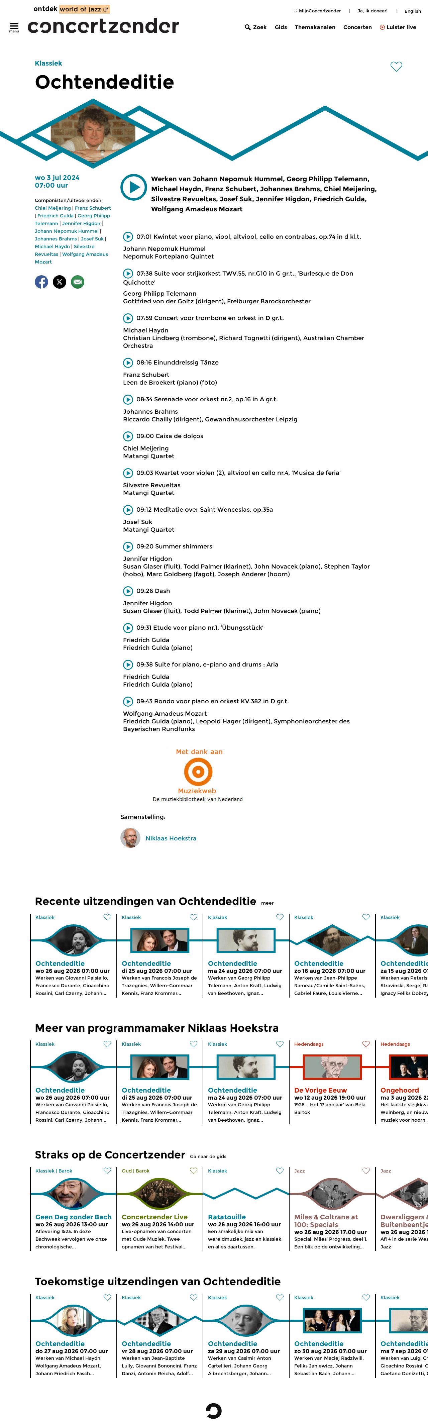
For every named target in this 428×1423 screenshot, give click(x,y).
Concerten (357, 27)
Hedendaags (309, 1044)
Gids (281, 27)
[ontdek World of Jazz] (84, 9)
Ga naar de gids (208, 1156)
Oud (127, 1171)
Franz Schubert (93, 208)
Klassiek (48, 63)
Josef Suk (92, 239)
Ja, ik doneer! (373, 10)
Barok (65, 1171)
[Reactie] (77, 283)
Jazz (299, 1171)
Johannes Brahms (56, 239)
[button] (133, 187)
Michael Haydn (52, 246)
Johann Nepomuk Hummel (67, 231)
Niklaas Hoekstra (171, 838)
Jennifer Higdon (81, 223)
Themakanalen (315, 27)
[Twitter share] (59, 283)
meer (267, 903)
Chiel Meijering (53, 208)
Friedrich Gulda (55, 216)
